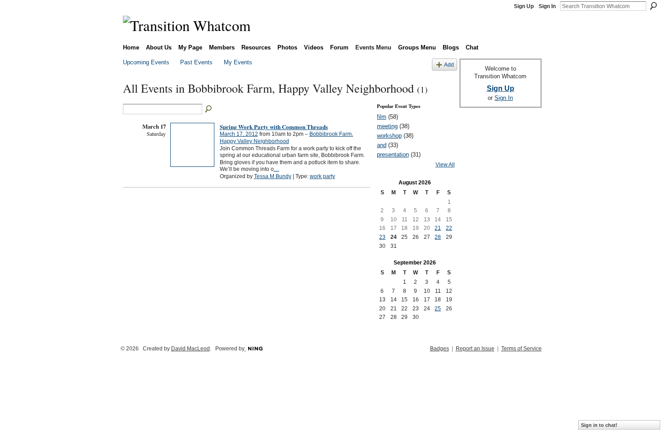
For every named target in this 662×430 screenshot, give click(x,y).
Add (449, 64)
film (381, 116)
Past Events (196, 62)
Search (653, 6)
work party (322, 176)
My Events (238, 62)
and (381, 145)
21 (438, 228)
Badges (439, 348)
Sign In (547, 6)
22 (449, 228)
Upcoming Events (146, 62)
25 (438, 308)
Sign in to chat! (599, 425)
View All (445, 164)
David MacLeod (190, 348)
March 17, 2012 (239, 134)
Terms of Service (521, 348)
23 (382, 237)
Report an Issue (475, 348)
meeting (387, 126)
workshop (389, 135)
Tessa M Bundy (272, 176)
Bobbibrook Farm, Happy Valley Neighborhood (286, 137)
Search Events (209, 109)
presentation (393, 154)
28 (438, 237)
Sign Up (524, 6)
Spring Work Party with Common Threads (274, 126)
